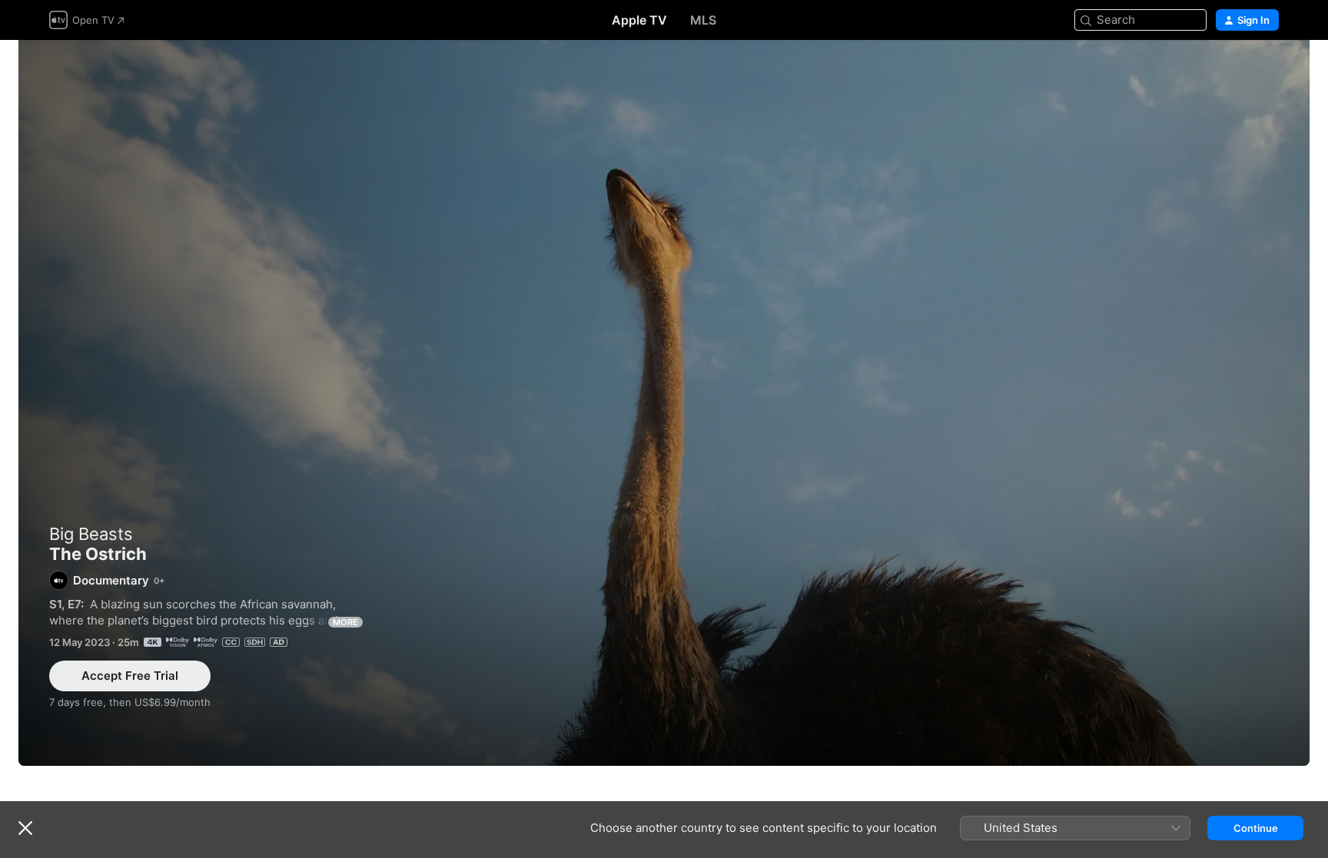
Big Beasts (91, 534)
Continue (1255, 828)
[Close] (25, 828)
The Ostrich (664, 403)
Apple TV (639, 20)
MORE (345, 622)
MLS (703, 20)
